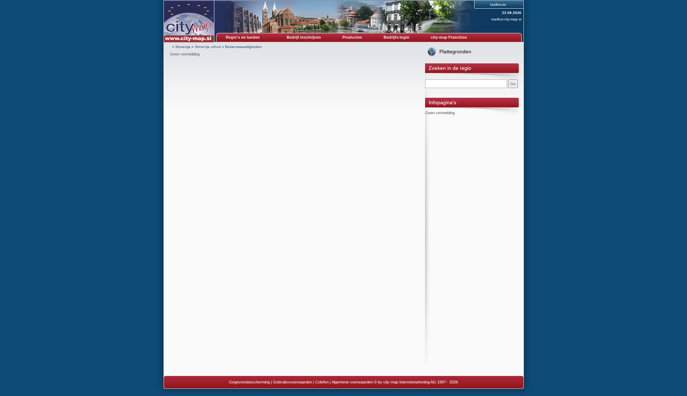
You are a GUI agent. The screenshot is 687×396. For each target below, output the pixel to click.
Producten (352, 37)
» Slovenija (181, 47)
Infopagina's (442, 102)
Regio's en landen (243, 37)
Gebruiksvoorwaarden (292, 382)
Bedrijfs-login (396, 37)
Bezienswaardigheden (243, 47)
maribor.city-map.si (506, 19)
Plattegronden (455, 51)
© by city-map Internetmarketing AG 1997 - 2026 (416, 382)
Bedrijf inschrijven (304, 37)
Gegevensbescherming (249, 382)
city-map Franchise (449, 37)
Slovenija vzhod (208, 47)
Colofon (321, 382)
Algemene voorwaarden (352, 382)
